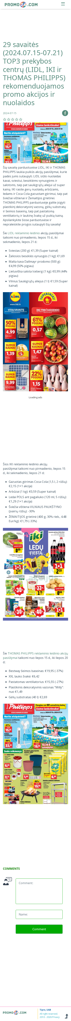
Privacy (56, 1017)
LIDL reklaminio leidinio (24, 233)
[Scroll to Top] (66, 1015)
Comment (39, 929)
